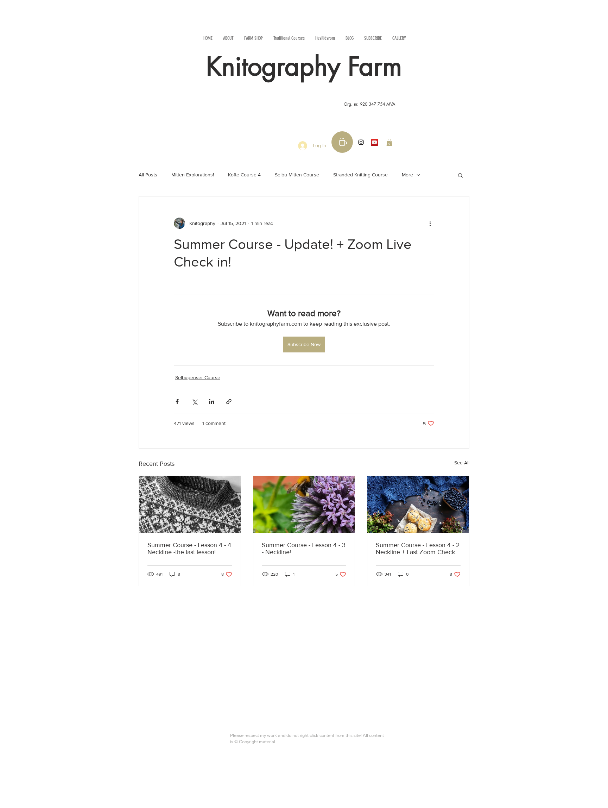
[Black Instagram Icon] (361, 142)
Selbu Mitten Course (297, 174)
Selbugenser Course (197, 377)
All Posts (148, 174)
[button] (389, 142)
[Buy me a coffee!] (342, 142)
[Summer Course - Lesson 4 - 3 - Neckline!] (304, 504)
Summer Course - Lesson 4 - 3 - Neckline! (304, 548)
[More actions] (430, 223)
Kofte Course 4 (244, 174)
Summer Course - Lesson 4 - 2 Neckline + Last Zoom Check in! (418, 548)
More (407, 174)
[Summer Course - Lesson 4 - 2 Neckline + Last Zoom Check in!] (418, 504)
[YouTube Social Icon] (374, 142)
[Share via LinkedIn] (211, 401)
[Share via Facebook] (177, 401)
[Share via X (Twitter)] (194, 401)
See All (461, 462)
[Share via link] (229, 401)
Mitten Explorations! (192, 174)
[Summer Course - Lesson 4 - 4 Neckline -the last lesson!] (190, 504)
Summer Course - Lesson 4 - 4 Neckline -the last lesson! (189, 548)
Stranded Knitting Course (360, 174)
